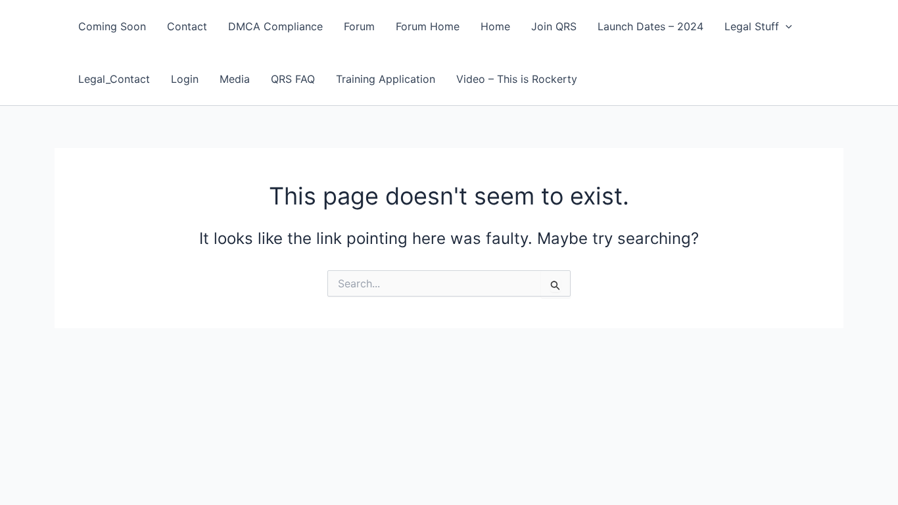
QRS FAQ (293, 78)
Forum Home (428, 26)
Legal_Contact (114, 78)
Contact (187, 26)
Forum (359, 26)
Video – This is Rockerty (516, 78)
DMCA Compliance (275, 26)
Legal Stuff (751, 26)
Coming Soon (112, 26)
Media (235, 78)
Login (185, 78)
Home (495, 26)
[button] (785, 26)
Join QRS (554, 26)
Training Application (385, 78)
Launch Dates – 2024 (650, 26)
